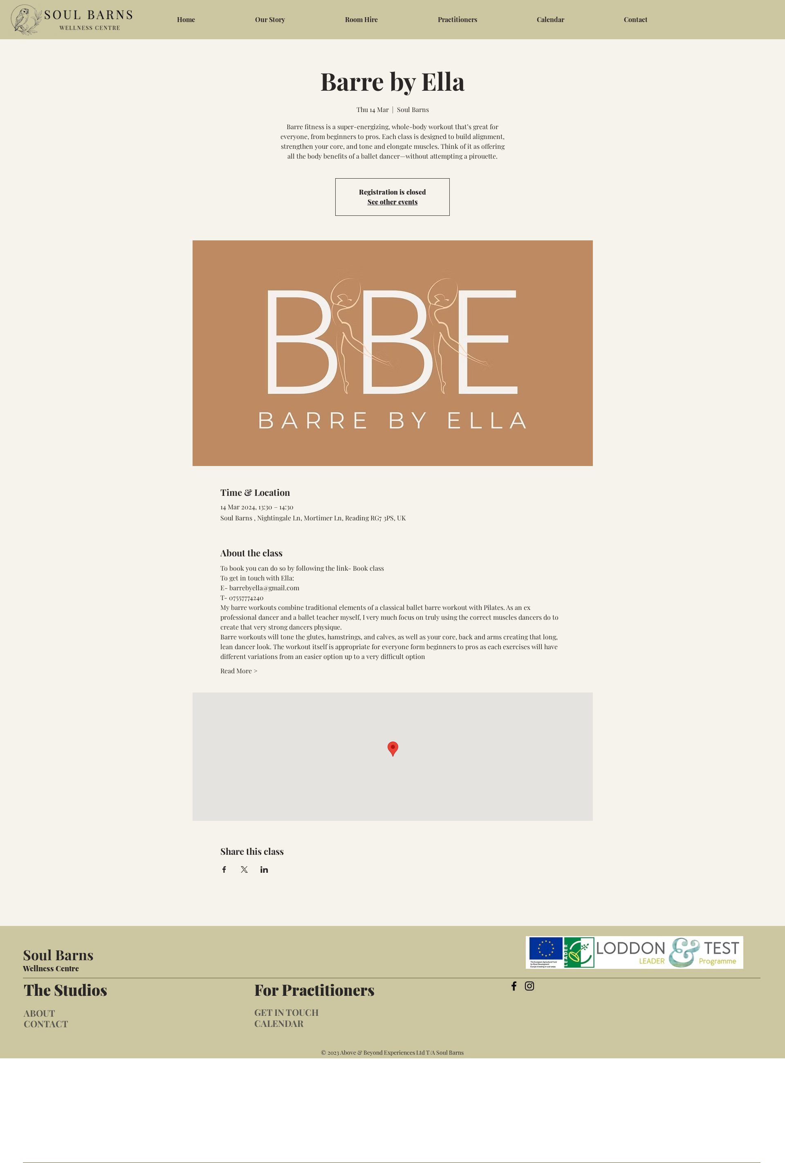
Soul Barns (58, 954)
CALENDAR (278, 1023)
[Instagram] (529, 986)
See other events (393, 201)
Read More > (239, 670)
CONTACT (46, 1023)
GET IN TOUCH (286, 1012)
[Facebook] (514, 986)
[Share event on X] (244, 869)
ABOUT (39, 1013)
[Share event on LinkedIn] (264, 869)
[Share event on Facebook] (224, 869)
